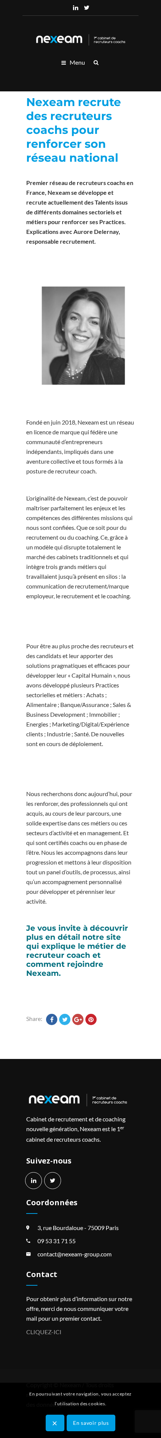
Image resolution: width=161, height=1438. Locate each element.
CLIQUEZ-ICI (43, 1331)
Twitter (86, 7)
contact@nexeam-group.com (74, 1253)
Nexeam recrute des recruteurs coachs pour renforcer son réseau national (73, 130)
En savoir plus (91, 1423)
